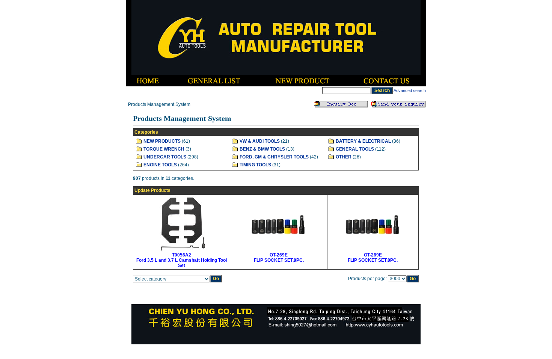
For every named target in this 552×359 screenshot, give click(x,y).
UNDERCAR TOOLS (164, 157)
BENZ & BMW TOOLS (262, 149)
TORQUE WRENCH (163, 149)
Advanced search (410, 90)
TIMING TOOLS (255, 164)
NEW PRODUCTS (162, 141)
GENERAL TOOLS (355, 149)
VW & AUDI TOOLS (260, 141)
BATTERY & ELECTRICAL (363, 141)
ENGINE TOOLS (160, 164)
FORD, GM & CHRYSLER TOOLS (274, 157)
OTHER (343, 157)
